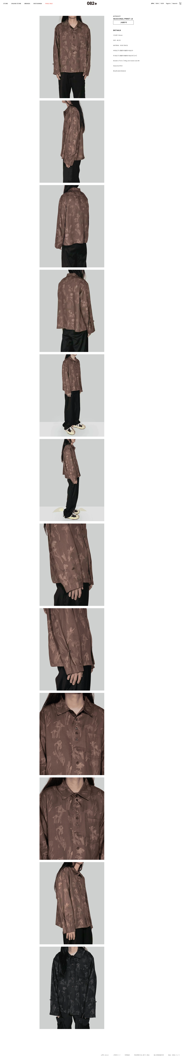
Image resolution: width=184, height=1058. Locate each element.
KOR (162, 3)
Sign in (168, 3)
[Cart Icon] (180, 3)
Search (174, 3)
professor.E (116, 16)
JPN (152, 3)
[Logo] (92, 3)
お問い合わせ (105, 1055)
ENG (157, 3)
